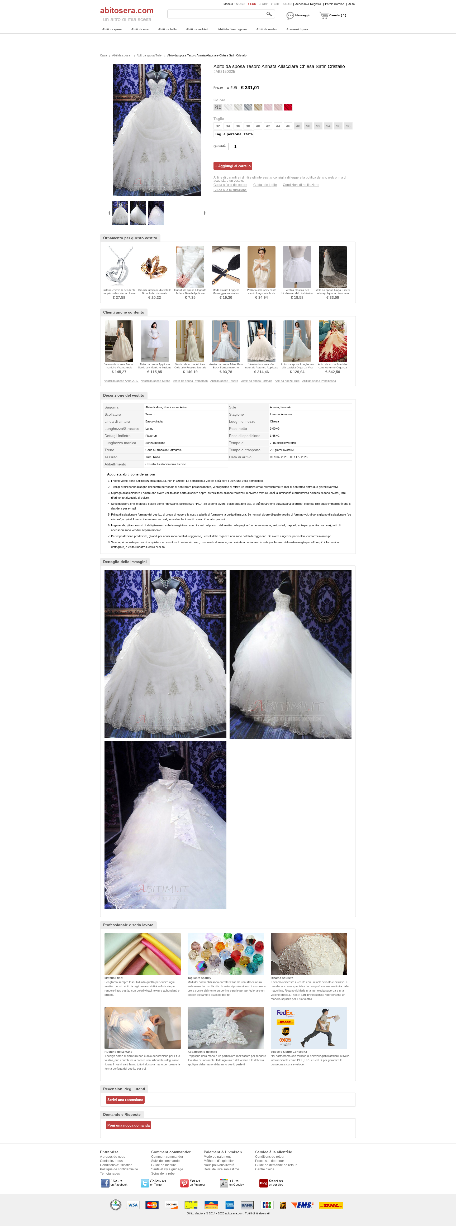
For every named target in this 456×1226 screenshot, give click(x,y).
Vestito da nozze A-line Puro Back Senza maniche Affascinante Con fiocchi (226, 367)
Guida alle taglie (265, 185)
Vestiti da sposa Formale (256, 380)
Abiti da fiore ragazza (232, 29)
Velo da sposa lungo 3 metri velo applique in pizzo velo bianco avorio (333, 293)
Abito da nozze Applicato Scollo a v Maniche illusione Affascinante (155, 367)
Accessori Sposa (297, 29)
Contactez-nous (111, 1161)
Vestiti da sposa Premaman (190, 380)
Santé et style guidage (167, 1169)
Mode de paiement (217, 1156)
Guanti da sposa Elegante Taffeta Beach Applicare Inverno (190, 293)
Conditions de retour (269, 1156)
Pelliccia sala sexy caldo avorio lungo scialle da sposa (261, 293)
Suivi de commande (165, 1161)
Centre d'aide (264, 1169)
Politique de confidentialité (119, 1169)
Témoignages (110, 1173)
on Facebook (119, 1182)
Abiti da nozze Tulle (287, 380)
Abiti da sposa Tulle (149, 55)
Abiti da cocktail (197, 29)
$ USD (240, 4)
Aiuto (351, 4)
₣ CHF (275, 4)
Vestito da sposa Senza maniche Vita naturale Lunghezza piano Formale (119, 367)
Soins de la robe (163, 1173)
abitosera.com (234, 1213)
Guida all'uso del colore (230, 185)
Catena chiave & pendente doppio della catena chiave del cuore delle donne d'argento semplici (119, 295)
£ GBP (263, 4)
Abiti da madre (266, 29)
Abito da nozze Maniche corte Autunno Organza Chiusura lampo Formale (333, 367)
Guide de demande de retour (276, 1165)
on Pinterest (197, 1182)
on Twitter (158, 1182)
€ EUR (252, 4)
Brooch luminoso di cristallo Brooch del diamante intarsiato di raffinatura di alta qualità (154, 295)
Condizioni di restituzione (301, 185)
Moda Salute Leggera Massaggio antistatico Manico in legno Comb (226, 293)
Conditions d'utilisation (116, 1165)
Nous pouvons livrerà (219, 1165)
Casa (103, 55)
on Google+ (236, 1182)
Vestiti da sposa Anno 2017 (121, 380)
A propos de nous (112, 1156)
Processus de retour (269, 1161)
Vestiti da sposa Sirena (155, 380)
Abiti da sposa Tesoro (224, 380)
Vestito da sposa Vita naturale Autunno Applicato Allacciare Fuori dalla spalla (261, 367)
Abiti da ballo (167, 29)
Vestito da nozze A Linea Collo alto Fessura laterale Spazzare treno (190, 367)
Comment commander (167, 1156)
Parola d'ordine (334, 4)
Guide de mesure (163, 1165)
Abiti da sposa (112, 29)
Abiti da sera (140, 29)
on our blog (276, 1182)
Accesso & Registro (308, 4)
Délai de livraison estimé (221, 1169)
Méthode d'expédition (219, 1161)
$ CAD (287, 4)
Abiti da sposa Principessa (319, 380)
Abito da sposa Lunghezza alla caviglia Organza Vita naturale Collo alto (297, 367)
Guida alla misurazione (230, 190)
